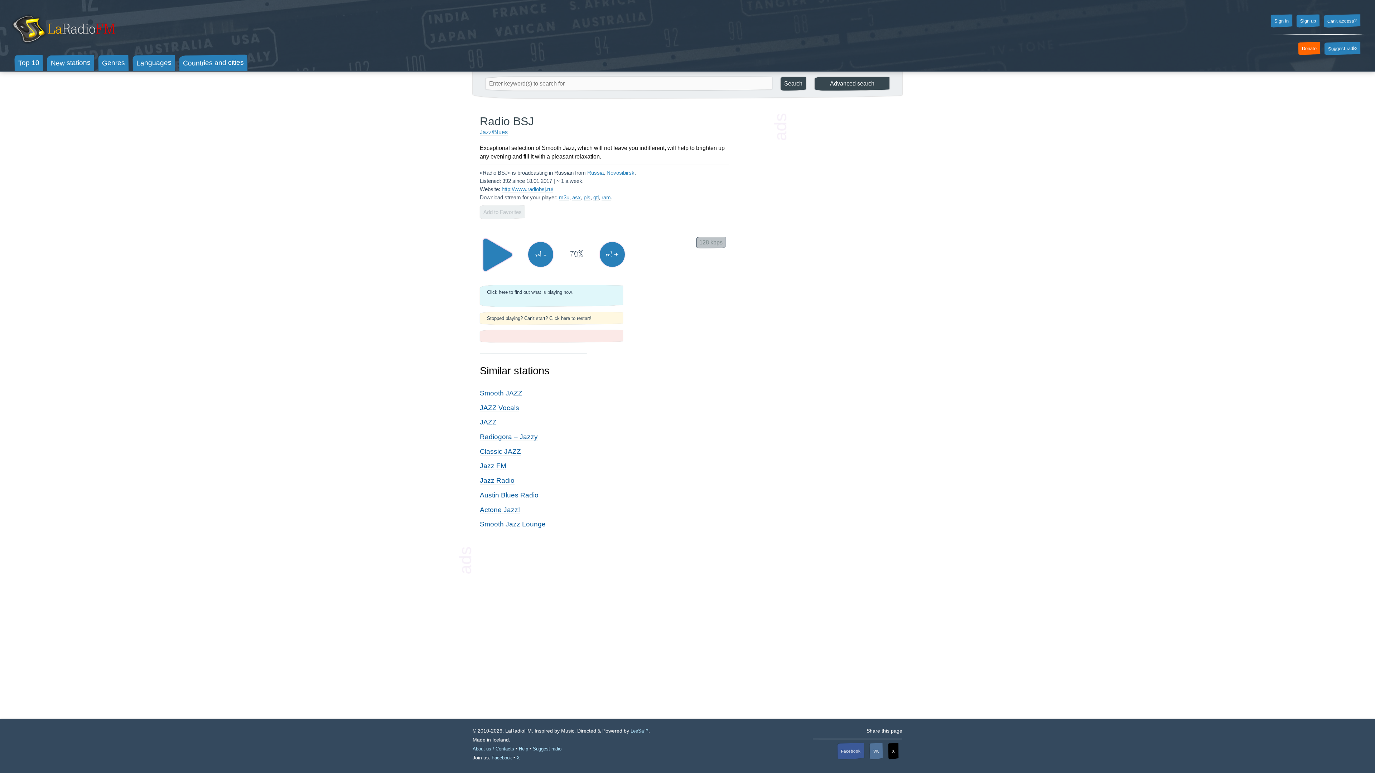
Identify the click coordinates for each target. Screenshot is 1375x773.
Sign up (1308, 21)
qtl (596, 197)
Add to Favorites (502, 212)
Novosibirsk (621, 173)
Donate (1309, 49)
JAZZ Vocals (499, 408)
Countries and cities (213, 63)
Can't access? (1342, 21)
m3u (564, 197)
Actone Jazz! (500, 510)
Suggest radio (1342, 49)
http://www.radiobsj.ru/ (527, 189)
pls (587, 197)
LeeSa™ (639, 731)
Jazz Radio (497, 480)
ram (606, 197)
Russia (595, 173)
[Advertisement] (841, 222)
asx (576, 197)
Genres (113, 63)
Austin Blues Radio (509, 495)
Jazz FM (493, 466)
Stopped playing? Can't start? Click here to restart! (539, 318)
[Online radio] (63, 46)
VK (876, 751)
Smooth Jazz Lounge (513, 524)
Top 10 (28, 63)
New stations (71, 63)
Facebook (850, 751)
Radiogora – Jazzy (509, 437)
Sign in (1281, 21)
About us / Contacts (493, 749)
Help (523, 749)
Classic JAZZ (500, 451)
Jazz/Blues (494, 132)
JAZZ (488, 422)
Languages (154, 63)
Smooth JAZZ (501, 393)
